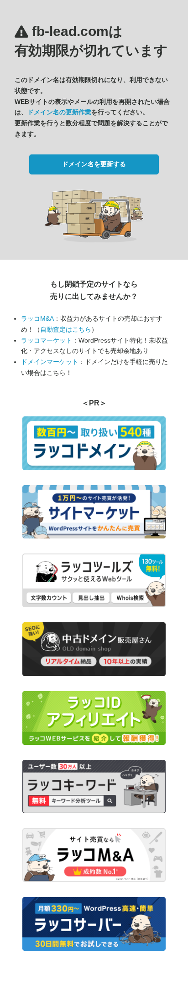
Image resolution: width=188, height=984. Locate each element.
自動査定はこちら (65, 329)
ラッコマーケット (46, 340)
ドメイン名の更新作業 (59, 112)
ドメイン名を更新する (94, 164)
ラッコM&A (37, 318)
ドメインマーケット (49, 361)
